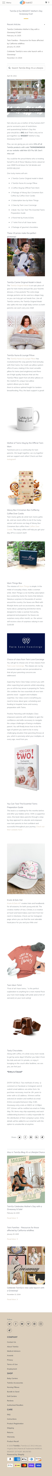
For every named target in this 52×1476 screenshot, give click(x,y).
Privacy (10, 1360)
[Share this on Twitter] (19, 1137)
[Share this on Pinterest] (30, 1137)
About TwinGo (12, 1347)
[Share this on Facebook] (25, 1137)
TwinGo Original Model (20, 285)
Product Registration (15, 1423)
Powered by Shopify (15, 1454)
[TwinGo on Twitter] (10, 1323)
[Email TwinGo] (10, 1330)
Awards (10, 1355)
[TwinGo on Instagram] (41, 1323)
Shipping (10, 1428)
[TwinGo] (26, 2)
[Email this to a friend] (42, 1137)
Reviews (10, 1401)
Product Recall (13, 1441)
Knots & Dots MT (14, 903)
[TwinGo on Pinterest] (35, 1323)
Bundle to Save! (13, 1392)
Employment (12, 1369)
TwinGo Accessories (15, 1383)
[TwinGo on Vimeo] (29, 1323)
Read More (12, 1218)
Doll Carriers (12, 1396)
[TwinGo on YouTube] (22, 1323)
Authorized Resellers (15, 1405)
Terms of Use (12, 1364)
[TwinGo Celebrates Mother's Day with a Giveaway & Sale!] (26, 1179)
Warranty (11, 1437)
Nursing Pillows (13, 1387)
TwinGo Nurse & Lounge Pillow (23, 358)
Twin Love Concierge (15, 666)
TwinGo (16, 1446)
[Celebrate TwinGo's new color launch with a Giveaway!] (26, 1265)
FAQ (8, 1415)
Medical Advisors (13, 1351)
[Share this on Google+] (36, 1137)
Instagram (11, 459)
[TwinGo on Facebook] (16, 1323)
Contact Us (11, 1342)
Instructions (12, 1419)
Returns (10, 1432)
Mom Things (24, 586)
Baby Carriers (12, 1378)
